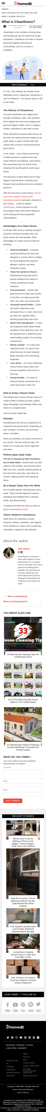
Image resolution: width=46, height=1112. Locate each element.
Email (5, 790)
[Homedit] (23, 3)
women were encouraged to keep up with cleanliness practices (22, 196)
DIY (7, 1064)
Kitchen (29, 1045)
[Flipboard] (34, 1037)
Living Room (11, 1048)
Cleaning (10, 1067)
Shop (25, 1060)
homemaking (9, 207)
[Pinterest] (25, 1037)
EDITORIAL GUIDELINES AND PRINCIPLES (29, 1071)
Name (6, 781)
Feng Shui (10, 1076)
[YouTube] (21, 1037)
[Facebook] (12, 1037)
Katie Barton (13, 25)
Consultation (29, 1063)
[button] (23, 70)
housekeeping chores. (19, 509)
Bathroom (10, 1045)
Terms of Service (23, 1092)
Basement (22, 1048)
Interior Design (13, 1073)
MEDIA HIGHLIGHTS (30, 1076)
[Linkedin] (22, 552)
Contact (26, 1057)
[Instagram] (19, 552)
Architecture (12, 1061)
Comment (7, 767)
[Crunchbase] (38, 1037)
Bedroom (21, 1045)
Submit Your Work (31, 1066)
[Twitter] (8, 1037)
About (25, 1054)
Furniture (10, 1070)
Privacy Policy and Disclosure (23, 1089)
